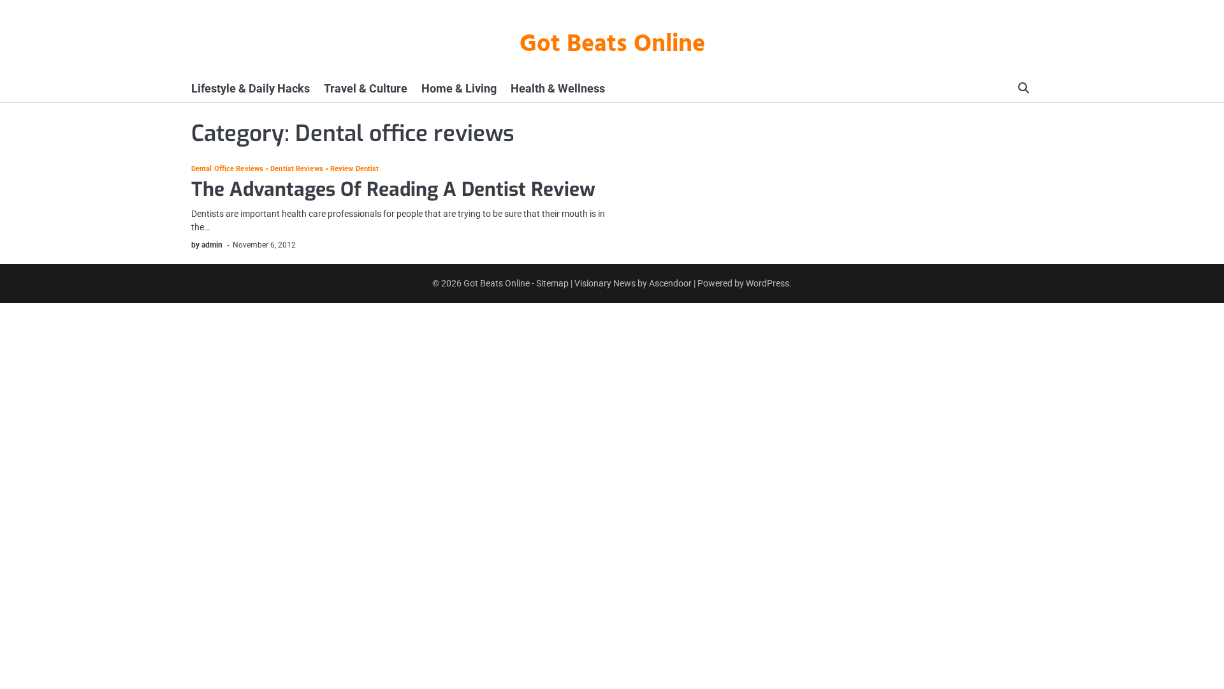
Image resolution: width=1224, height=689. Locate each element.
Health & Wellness (558, 88)
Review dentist (354, 168)
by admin (206, 244)
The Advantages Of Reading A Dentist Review (393, 189)
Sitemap (552, 283)
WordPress (767, 283)
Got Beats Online (612, 45)
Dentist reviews (296, 168)
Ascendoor (670, 283)
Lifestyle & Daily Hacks (250, 88)
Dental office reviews (227, 168)
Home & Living (459, 88)
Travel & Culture (365, 88)
